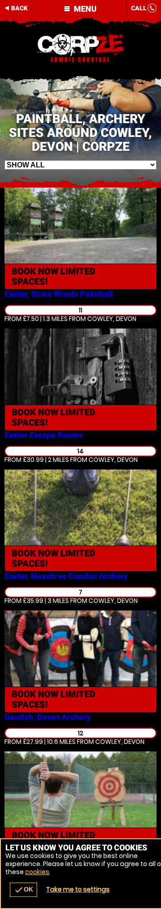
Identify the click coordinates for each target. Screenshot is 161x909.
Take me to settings (78, 889)
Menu (84, 8)
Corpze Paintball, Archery (80, 47)
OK (23, 890)
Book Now (53, 276)
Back (19, 8)
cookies (37, 871)
